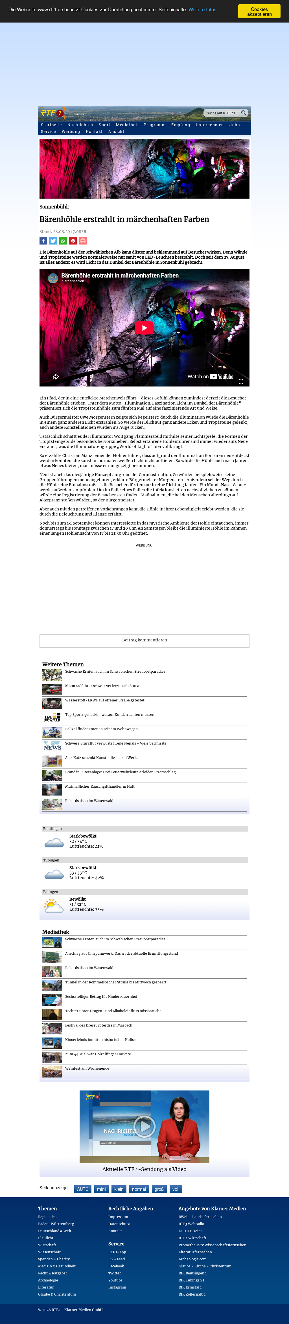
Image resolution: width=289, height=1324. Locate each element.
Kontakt (94, 131)
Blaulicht (45, 1238)
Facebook (116, 1266)
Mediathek (127, 125)
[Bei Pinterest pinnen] (73, 243)
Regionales (47, 1217)
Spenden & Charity (54, 1259)
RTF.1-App (117, 1252)
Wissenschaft (49, 1252)
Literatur (46, 1287)
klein (119, 1189)
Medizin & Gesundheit (57, 1266)
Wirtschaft (47, 1245)
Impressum (118, 1217)
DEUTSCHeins (190, 1231)
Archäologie (48, 1280)
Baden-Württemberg (56, 1224)
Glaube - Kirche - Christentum (205, 1266)
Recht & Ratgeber (52, 1273)
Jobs (234, 125)
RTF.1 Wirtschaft (192, 1238)
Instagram (117, 1287)
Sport (104, 125)
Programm (155, 125)
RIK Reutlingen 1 (193, 1273)
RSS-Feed (116, 1259)
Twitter (114, 1273)
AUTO (83, 1189)
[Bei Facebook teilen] (43, 243)
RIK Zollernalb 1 (192, 1294)
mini (101, 1189)
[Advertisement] (144, 60)
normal (139, 1189)
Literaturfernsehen (195, 1252)
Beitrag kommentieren (144, 640)
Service (48, 131)
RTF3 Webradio (191, 1224)
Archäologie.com (193, 1259)
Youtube (115, 1280)
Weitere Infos (202, 9)
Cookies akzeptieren (259, 11)
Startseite (51, 125)
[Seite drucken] (83, 243)
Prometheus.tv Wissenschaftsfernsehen (212, 1245)
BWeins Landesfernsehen (200, 1217)
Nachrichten (80, 125)
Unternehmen (210, 125)
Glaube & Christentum (57, 1294)
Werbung (71, 131)
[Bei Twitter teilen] (53, 243)
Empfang (180, 125)
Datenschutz (119, 1224)
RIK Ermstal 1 (190, 1287)
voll (175, 1189)
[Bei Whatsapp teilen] (63, 243)
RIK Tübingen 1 (191, 1280)
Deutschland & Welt (54, 1231)
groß (159, 1189)
